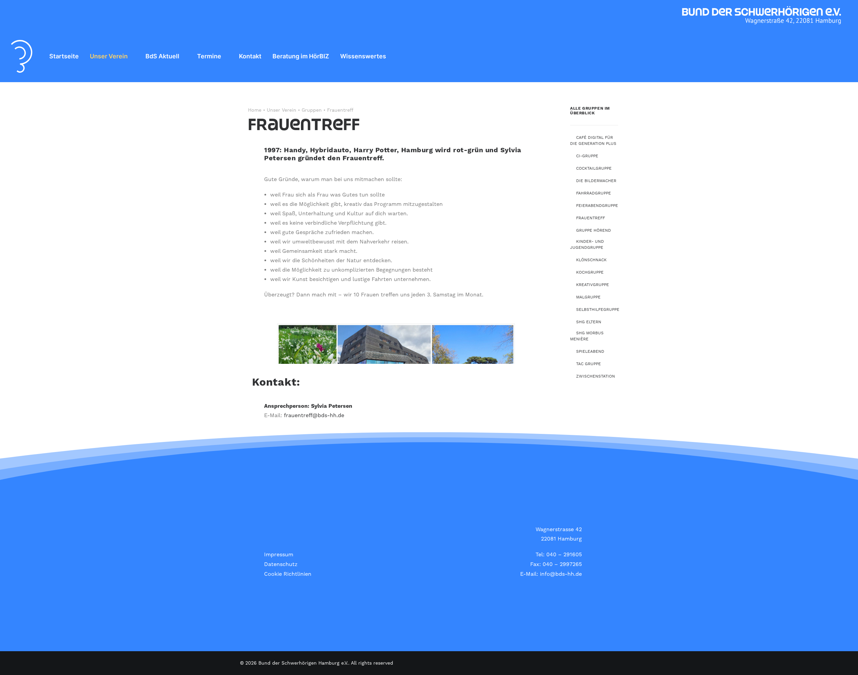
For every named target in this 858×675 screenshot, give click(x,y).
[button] (841, 56)
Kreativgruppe (592, 284)
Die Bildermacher (596, 180)
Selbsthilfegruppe (597, 309)
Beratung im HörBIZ (300, 56)
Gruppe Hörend (593, 230)
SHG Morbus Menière (587, 336)
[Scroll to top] (845, 661)
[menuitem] (64, 56)
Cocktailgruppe (594, 168)
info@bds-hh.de (561, 574)
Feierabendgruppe (597, 205)
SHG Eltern (588, 322)
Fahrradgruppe (593, 193)
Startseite (64, 56)
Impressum (278, 554)
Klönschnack (591, 260)
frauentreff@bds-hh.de (314, 415)
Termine (209, 56)
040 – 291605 (564, 554)
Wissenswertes (363, 56)
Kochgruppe (590, 272)
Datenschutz (281, 564)
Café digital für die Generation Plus (593, 140)
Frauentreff (590, 218)
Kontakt (250, 56)
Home (254, 110)
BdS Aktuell (162, 56)
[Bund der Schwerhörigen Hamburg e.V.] (22, 56)
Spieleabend (590, 351)
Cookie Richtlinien (287, 574)
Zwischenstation (595, 376)
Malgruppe (588, 297)
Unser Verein (109, 56)
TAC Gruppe (588, 364)
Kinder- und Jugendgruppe (587, 244)
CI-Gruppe (587, 156)
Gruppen (312, 110)
